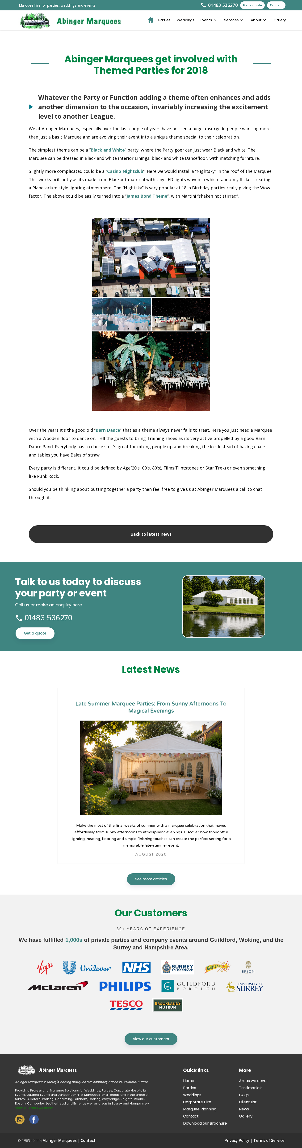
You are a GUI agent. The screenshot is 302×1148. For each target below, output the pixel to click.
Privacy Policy (237, 1140)
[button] (209, 19)
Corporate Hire (197, 1102)
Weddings (185, 19)
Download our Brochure (205, 1123)
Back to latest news (151, 534)
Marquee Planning (199, 1109)
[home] (68, 20)
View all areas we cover (34, 1107)
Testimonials (250, 1088)
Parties (164, 19)
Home (188, 1080)
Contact (276, 5)
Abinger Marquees (60, 1140)
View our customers (151, 1038)
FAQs (244, 1095)
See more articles (151, 879)
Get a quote (252, 5)
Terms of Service (269, 1140)
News (244, 1109)
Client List (248, 1102)
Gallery (280, 19)
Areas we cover (253, 1080)
